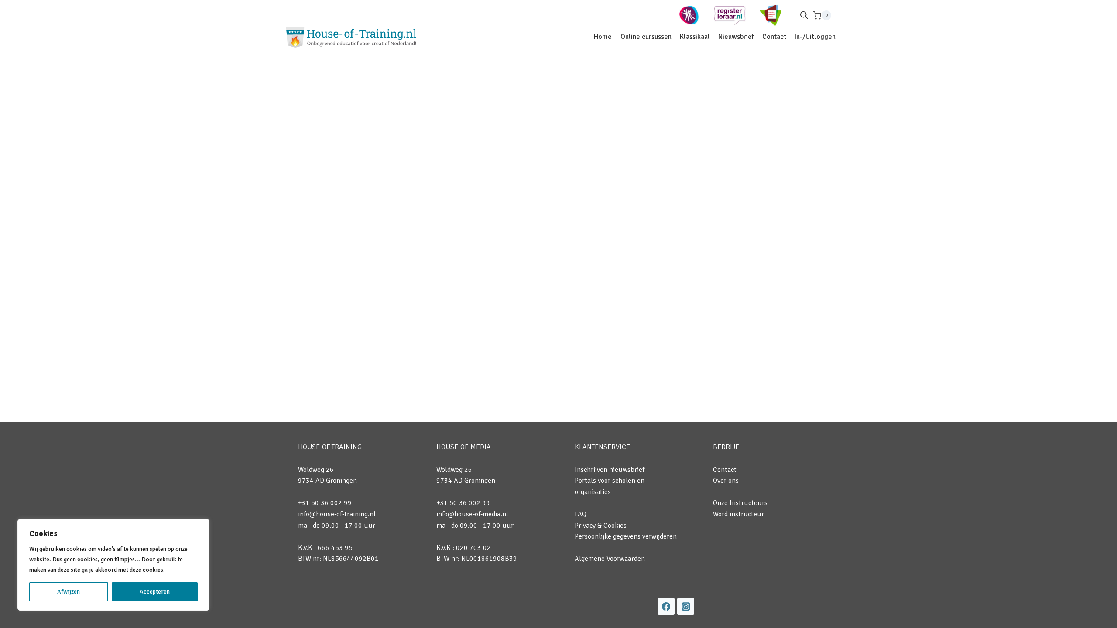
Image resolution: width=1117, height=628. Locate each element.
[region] (113, 565)
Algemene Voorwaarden (610, 558)
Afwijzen (68, 591)
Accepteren (155, 591)
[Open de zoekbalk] (804, 15)
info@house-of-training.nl (337, 514)
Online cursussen (646, 36)
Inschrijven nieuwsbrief (609, 469)
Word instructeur (738, 514)
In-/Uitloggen (815, 36)
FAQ (580, 514)
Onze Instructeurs (740, 502)
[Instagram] (685, 606)
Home (603, 36)
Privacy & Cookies (601, 525)
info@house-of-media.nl (472, 514)
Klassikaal (695, 36)
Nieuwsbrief (736, 36)
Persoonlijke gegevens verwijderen (626, 536)
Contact (774, 36)
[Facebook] (666, 606)
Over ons (726, 480)
